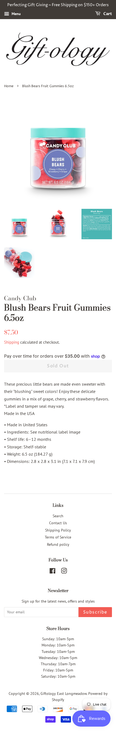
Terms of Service (58, 537)
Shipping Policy (58, 530)
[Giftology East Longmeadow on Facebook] (52, 571)
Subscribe (95, 612)
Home (8, 86)
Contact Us (58, 522)
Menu (16, 13)
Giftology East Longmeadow (63, 693)
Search (58, 515)
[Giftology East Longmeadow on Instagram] (64, 571)
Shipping (11, 342)
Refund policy (58, 544)
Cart (107, 13)
